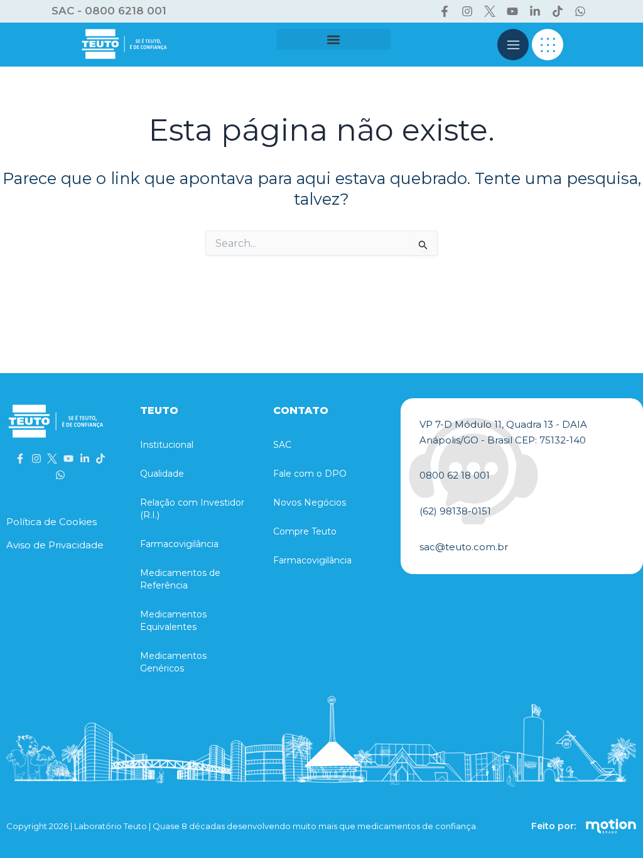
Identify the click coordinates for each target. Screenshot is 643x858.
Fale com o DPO (310, 473)
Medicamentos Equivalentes (173, 621)
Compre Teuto (305, 531)
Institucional (166, 444)
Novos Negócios (309, 502)
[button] (333, 39)
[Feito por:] (611, 826)
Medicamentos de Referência (180, 579)
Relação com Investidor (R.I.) (192, 509)
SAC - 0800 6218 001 (108, 10)
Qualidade (162, 473)
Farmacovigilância (179, 544)
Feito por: (553, 826)
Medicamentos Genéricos (173, 662)
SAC (282, 444)
